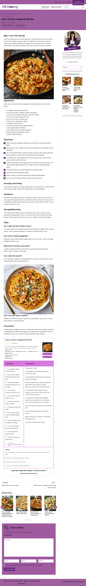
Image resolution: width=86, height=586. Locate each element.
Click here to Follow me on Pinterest (28, 473)
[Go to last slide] (2, 507)
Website (41, 561)
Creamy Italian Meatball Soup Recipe (77, 89)
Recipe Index (45, 7)
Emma (4, 22)
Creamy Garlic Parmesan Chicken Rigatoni (49, 513)
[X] (70, 2)
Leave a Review (20, 25)
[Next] (55, 507)
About (59, 2)
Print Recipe (47, 354)
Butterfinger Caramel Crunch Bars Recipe (66, 107)
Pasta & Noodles (6, 16)
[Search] (80, 67)
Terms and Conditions (34, 581)
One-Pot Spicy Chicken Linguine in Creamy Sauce (36, 513)
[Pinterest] (68, 2)
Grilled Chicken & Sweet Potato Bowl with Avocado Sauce (45, 485)
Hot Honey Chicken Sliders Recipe (66, 89)
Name (7, 561)
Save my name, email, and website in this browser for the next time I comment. (24, 565)
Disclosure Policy (18, 581)
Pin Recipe (47, 356)
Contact (63, 2)
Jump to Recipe (9, 25)
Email (24, 561)
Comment (8, 540)
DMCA (25, 581)
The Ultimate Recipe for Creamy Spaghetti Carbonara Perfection (78, 108)
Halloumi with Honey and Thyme (10, 484)
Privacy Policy (21, 583)
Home (55, 2)
